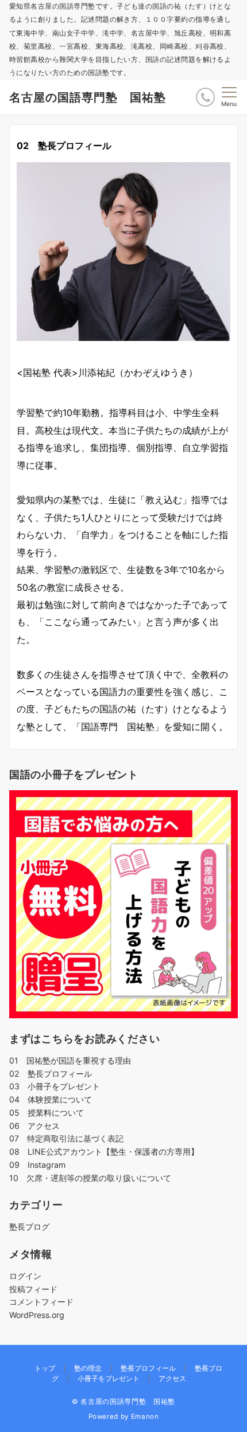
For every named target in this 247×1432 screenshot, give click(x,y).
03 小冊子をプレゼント (54, 1086)
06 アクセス (34, 1126)
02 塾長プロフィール (50, 1073)
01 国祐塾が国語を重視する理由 (70, 1060)
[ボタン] (205, 97)
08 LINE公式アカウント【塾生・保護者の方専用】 (104, 1151)
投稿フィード (33, 1289)
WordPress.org (36, 1315)
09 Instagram (37, 1165)
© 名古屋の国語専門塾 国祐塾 (123, 1402)
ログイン (25, 1276)
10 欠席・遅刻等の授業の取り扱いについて (90, 1178)
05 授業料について (46, 1112)
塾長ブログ (29, 1226)
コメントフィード (41, 1302)
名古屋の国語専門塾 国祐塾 (87, 97)
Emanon (145, 1417)
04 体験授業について (50, 1099)
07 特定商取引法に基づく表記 (66, 1138)
